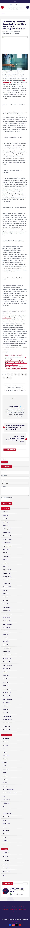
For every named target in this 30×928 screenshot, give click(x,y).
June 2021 (5, 709)
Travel (4, 844)
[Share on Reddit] (25, 374)
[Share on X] (11, 374)
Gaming (5, 776)
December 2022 (7, 655)
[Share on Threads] (7, 377)
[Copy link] (10, 377)
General (5, 782)
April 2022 (5, 682)
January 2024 (6, 610)
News (4, 810)
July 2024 (5, 590)
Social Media (6, 823)
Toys (4, 837)
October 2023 (6, 621)
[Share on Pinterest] (22, 374)
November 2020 (7, 723)
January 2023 (6, 651)
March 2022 (6, 685)
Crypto (5, 752)
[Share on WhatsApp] (18, 374)
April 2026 (5, 522)
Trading (5, 840)
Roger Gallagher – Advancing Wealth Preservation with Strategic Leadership (16, 357)
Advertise (5, 864)
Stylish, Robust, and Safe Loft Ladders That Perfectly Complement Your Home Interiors (16, 362)
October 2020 (6, 726)
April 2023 (5, 641)
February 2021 (7, 716)
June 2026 (5, 515)
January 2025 (6, 573)
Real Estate (6, 816)
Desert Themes (15, 921)
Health (5, 786)
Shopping (5, 820)
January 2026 (6, 532)
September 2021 (7, 699)
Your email (4, 475)
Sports (5, 827)
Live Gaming (6, 799)
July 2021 (5, 706)
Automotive (6, 738)
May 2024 (5, 597)
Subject (3, 481)
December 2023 (7, 614)
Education (6, 755)
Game (4, 772)
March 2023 (6, 644)
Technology (6, 833)
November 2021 (7, 692)
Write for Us (6, 860)
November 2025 (7, 539)
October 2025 (6, 542)
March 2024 (6, 603)
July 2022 (5, 672)
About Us (5, 856)
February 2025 (7, 569)
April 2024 (5, 600)
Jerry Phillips (7, 31)
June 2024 (5, 593)
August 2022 (6, 668)
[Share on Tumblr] (3, 377)
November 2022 (7, 658)
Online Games (7, 813)
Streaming (6, 830)
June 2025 (5, 556)
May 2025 (5, 559)
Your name (4, 470)
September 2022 (7, 665)
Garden (5, 779)
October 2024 (6, 583)
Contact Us (6, 852)
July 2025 (5, 552)
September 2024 (7, 586)
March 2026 (6, 525)
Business (8, 385)
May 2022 (5, 678)
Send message (7, 503)
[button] (24, 883)
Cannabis (5, 745)
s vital (22, 390)
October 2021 (6, 695)
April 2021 (5, 712)
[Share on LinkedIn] (15, 374)
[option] (15, 891)
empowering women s (19, 385)
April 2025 (5, 563)
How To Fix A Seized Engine (10, 793)
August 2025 (6, 549)
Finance (5, 762)
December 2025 (7, 535)
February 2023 (7, 648)
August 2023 (6, 627)
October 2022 (6, 661)
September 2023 (7, 624)
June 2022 (5, 675)
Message (3, 486)
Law (4, 796)
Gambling (5, 769)
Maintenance (6, 803)
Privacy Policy (7, 868)
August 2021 (6, 702)
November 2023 (7, 617)
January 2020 (6, 729)
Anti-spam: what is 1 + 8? (7, 497)
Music (4, 806)
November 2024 (7, 580)
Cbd (4, 748)
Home (2, 13)
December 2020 (7, 719)
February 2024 (7, 607)
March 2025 (6, 566)
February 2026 (7, 529)
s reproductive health (12, 390)
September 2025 (7, 546)
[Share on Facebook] (8, 374)
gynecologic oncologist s (15, 387)
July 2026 (5, 512)
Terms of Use (6, 871)
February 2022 (7, 689)
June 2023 (5, 634)
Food (4, 765)
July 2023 (5, 631)
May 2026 (5, 518)
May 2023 (5, 638)
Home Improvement (8, 789)
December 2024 (7, 576)
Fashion (5, 759)
